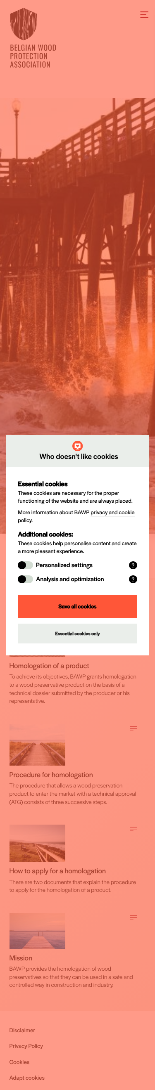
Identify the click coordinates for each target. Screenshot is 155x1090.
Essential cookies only (77, 633)
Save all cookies (77, 606)
